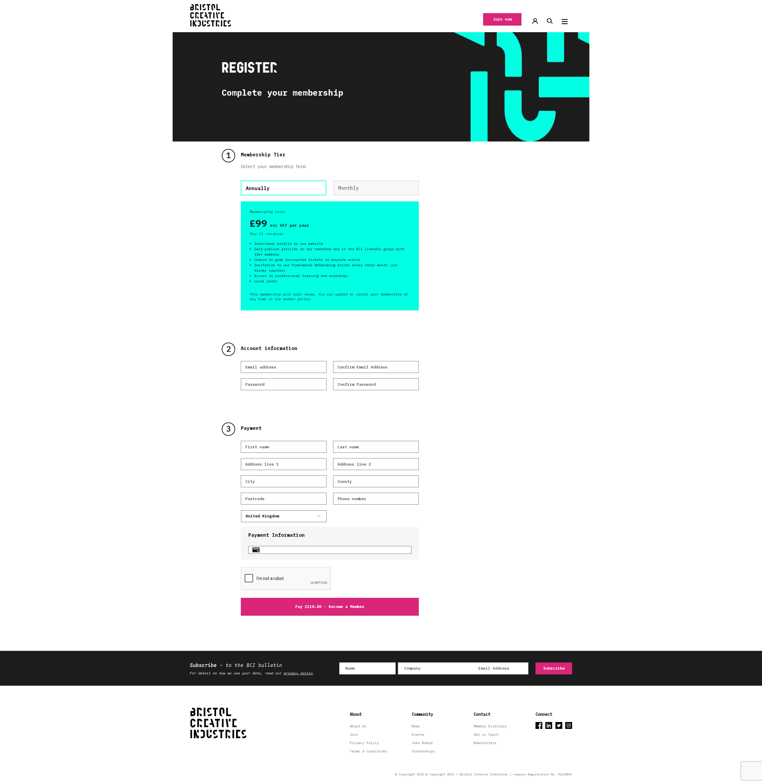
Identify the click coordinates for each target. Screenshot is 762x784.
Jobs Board (422, 743)
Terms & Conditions (368, 751)
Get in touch (486, 734)
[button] (564, 21)
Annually (258, 188)
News (416, 726)
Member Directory (490, 726)
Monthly (348, 188)
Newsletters (485, 743)
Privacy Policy (364, 743)
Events (418, 734)
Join (354, 734)
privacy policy (298, 673)
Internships (423, 751)
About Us (358, 726)
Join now (502, 19)
